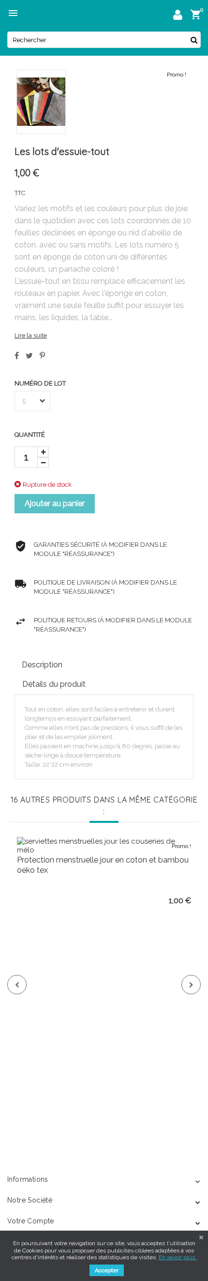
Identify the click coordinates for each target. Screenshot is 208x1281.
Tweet (29, 355)
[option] (104, 975)
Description (42, 664)
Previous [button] (17, 984)
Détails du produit (54, 684)
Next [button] (191, 984)
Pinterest (42, 355)
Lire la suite (31, 335)
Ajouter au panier (55, 503)
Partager (17, 355)
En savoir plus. (177, 1257)
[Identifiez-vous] (177, 16)
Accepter (107, 1270)
